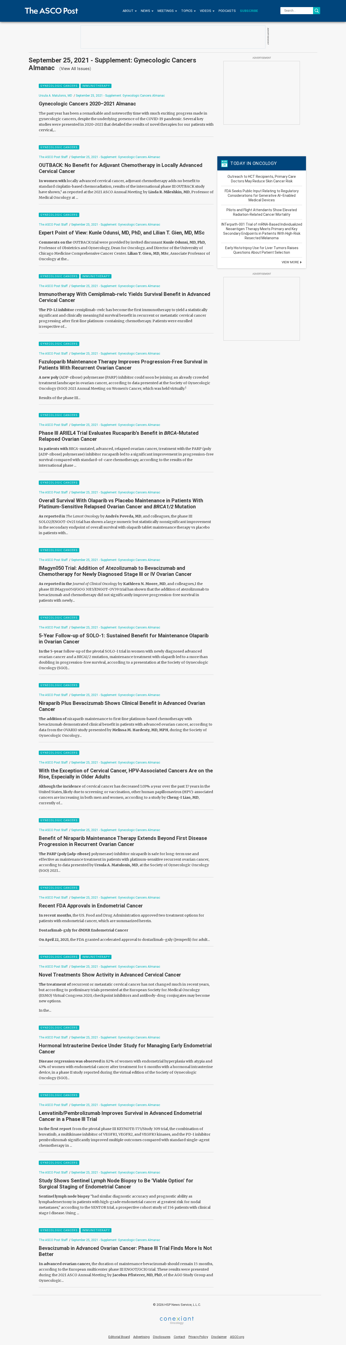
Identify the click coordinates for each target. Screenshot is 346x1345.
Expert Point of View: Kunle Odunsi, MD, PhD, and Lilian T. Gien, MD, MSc (122, 233)
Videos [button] (206, 11)
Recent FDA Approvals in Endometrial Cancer (91, 906)
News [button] (146, 11)
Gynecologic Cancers (59, 86)
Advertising (141, 1337)
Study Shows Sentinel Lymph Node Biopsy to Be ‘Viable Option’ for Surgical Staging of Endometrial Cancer (116, 1184)
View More (291, 262)
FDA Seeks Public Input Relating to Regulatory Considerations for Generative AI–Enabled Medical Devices (262, 195)
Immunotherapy (96, 86)
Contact (179, 1337)
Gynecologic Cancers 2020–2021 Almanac (87, 104)
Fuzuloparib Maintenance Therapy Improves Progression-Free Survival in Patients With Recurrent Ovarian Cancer (123, 365)
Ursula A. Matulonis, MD (55, 95)
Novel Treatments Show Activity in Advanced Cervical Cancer (110, 975)
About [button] (128, 11)
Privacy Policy (198, 1337)
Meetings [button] (166, 11)
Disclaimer (219, 1337)
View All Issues (75, 68)
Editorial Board (119, 1337)
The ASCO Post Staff (53, 157)
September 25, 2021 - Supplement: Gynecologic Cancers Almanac (120, 95)
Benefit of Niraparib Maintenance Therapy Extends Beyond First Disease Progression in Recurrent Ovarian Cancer (123, 841)
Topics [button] (187, 11)
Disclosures (161, 1337)
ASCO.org (237, 1337)
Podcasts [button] (227, 11)
